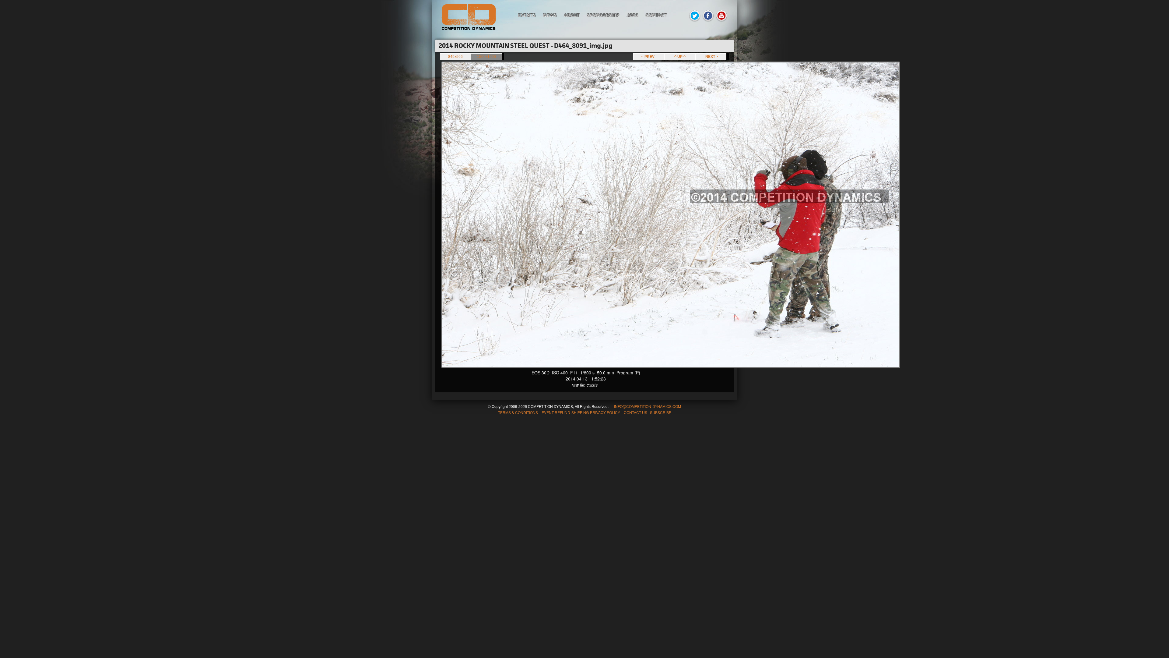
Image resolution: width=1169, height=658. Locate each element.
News (550, 15)
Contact (656, 15)
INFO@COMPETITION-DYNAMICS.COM (647, 406)
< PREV (649, 57)
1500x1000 (486, 57)
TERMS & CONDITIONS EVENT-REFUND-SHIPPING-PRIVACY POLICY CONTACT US (572, 412)
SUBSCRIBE (660, 412)
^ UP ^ (680, 57)
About (572, 15)
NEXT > (711, 57)
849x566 (455, 57)
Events (527, 15)
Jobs (632, 15)
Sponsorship (603, 15)
